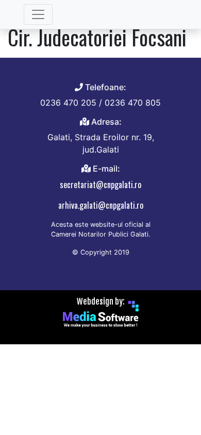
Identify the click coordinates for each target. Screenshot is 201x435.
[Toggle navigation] (38, 14)
